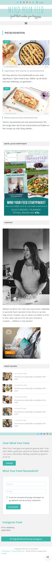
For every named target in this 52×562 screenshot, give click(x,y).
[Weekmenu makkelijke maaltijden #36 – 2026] (7, 376)
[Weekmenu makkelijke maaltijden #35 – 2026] (7, 388)
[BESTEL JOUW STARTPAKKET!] (26, 183)
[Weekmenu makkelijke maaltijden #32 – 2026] (7, 423)
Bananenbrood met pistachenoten (21, 117)
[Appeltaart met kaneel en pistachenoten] (26, 52)
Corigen (4, 553)
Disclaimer (6, 551)
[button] (26, 23)
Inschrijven (13, 507)
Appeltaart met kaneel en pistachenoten (24, 70)
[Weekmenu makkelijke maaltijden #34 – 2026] (7, 400)
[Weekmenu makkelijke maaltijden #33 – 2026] (7, 411)
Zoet (7, 42)
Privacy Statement (18, 551)
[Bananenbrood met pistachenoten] (26, 99)
